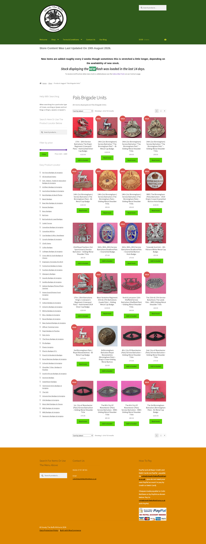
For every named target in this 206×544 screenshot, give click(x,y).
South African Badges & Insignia (54, 374)
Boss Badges (47, 211)
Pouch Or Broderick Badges (52, 355)
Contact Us (90, 39)
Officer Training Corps (50, 327)
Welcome (43, 39)
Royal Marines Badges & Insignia (54, 359)
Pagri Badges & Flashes (51, 331)
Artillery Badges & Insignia (52, 187)
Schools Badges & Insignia (52, 363)
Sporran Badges (48, 378)
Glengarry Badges (48, 274)
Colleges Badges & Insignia (52, 251)
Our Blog (103, 39)
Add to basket (83, 160)
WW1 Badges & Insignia (51, 408)
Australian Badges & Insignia (53, 191)
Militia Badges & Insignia (51, 311)
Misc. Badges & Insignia (51, 315)
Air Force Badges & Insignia (52, 172)
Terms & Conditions (71, 39)
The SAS (45, 392)
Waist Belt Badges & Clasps (52, 404)
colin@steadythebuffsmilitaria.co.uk (84, 479)
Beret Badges (47, 199)
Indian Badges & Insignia (51, 303)
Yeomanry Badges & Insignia (52, 416)
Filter (44, 154)
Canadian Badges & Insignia (52, 227)
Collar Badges (47, 247)
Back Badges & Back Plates (52, 195)
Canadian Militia (48, 231)
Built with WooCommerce (70, 530)
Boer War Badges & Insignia (52, 203)
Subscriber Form (119, 74)
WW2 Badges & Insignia (51, 412)
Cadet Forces (47, 223)
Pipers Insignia (47, 347)
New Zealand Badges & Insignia (54, 323)
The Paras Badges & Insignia (53, 339)
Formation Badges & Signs (52, 266)
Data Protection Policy (49, 530)
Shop (53, 39)
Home (44, 83)
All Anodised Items (49, 177)
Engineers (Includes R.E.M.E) (52, 262)
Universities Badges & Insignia (53, 396)
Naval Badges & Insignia (51, 319)
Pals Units (46, 335)
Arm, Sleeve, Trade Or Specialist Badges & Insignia (54, 182)
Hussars (45, 299)
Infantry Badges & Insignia (52, 307)
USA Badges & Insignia (50, 400)
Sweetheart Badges (49, 382)
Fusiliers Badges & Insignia (52, 270)
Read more (107, 158)
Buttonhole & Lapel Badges (52, 219)
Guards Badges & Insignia (52, 278)
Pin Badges (46, 343)
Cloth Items (46, 243)
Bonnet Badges (48, 207)
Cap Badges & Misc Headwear (53, 235)
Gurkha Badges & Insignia (52, 282)
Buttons (45, 215)
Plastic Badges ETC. (49, 351)
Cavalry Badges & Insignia (52, 239)
